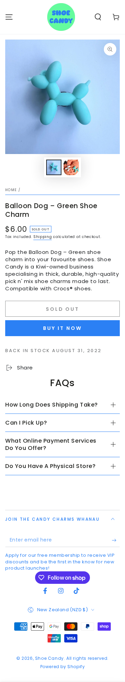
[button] (98, 17)
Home (11, 190)
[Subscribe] (116, 540)
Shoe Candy (49, 658)
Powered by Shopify (62, 667)
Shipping (42, 236)
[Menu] (9, 17)
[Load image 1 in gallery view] (53, 167)
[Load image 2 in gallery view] (71, 167)
